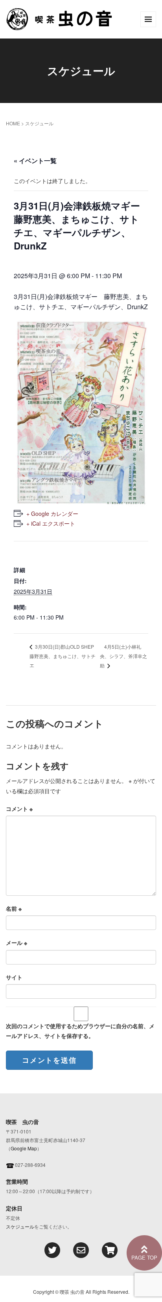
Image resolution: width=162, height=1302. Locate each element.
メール (16, 942)
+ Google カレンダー (52, 513)
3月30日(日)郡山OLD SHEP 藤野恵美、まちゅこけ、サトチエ (64, 655)
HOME (13, 123)
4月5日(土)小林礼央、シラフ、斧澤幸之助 (123, 656)
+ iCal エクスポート (50, 523)
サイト (14, 977)
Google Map (24, 1148)
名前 (14, 908)
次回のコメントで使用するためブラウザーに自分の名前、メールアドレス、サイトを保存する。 (80, 1031)
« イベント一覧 (35, 160)
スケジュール (20, 1226)
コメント (19, 808)
